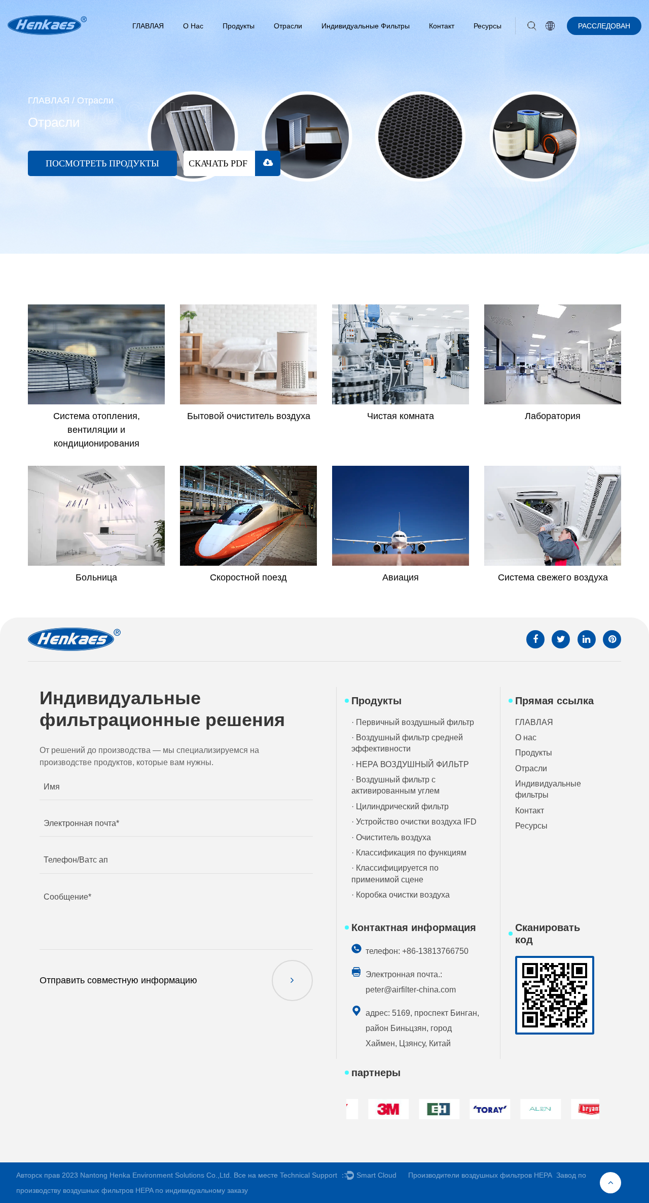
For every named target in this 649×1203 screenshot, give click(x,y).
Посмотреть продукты (102, 163)
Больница (96, 577)
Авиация (400, 577)
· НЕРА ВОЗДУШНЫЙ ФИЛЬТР (410, 764)
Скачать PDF (219, 163)
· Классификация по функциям (408, 852)
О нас (193, 26)
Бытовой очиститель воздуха (248, 416)
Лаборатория (553, 416)
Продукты (239, 26)
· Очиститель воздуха (391, 837)
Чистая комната (400, 416)
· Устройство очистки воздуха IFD (414, 821)
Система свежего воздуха (553, 577)
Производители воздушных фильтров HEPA (480, 1175)
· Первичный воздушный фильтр (412, 722)
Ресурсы (487, 26)
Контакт (441, 26)
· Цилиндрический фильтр (400, 806)
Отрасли (288, 26)
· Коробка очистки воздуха (400, 894)
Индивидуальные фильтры (365, 26)
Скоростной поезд (248, 577)
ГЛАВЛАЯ (148, 26)
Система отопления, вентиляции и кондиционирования (96, 430)
